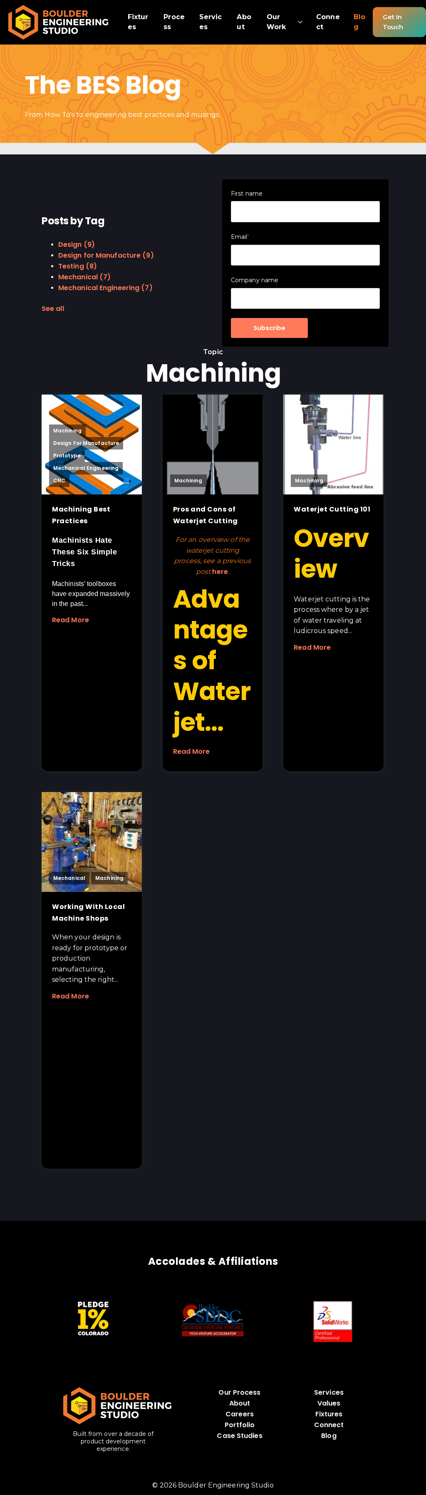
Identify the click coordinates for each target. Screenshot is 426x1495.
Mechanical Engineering (105, 288)
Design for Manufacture (106, 255)
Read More (70, 620)
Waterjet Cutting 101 (332, 509)
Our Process (239, 1392)
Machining (67, 430)
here (220, 571)
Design (76, 244)
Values (329, 1403)
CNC (59, 480)
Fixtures (329, 1414)
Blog (328, 1435)
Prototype (67, 455)
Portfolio (240, 1425)
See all (53, 308)
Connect (329, 1425)
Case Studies (239, 1435)
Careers (239, 1414)
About (239, 1403)
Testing (77, 266)
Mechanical (84, 277)
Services (329, 1392)
